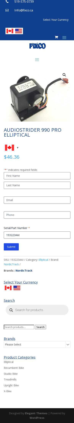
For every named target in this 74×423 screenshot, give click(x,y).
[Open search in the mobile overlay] (37, 310)
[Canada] (9, 31)
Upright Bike (11, 385)
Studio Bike (11, 373)
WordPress (37, 418)
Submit (11, 247)
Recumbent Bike (14, 368)
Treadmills (10, 379)
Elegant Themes (36, 413)
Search (40, 327)
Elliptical (43, 259)
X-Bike (8, 391)
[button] (64, 74)
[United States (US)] (18, 31)
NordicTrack (11, 264)
